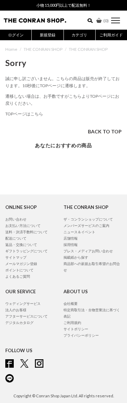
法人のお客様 (15, 310)
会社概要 (71, 303)
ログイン (16, 34)
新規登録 (47, 34)
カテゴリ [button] (79, 34)
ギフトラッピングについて (26, 251)
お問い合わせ (15, 219)
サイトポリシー (76, 329)
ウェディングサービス (23, 303)
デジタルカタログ (19, 322)
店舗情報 (71, 238)
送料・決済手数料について (26, 232)
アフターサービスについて (26, 316)
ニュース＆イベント (79, 232)
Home (11, 49)
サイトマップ (15, 257)
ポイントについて (19, 270)
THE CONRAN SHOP (43, 49)
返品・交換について (21, 244)
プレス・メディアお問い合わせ (88, 251)
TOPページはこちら (24, 113)
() (106, 20)
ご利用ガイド (111, 34)
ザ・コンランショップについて (88, 219)
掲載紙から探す (76, 257)
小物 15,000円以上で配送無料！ (63, 5)
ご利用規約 (72, 322)
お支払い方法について (23, 225)
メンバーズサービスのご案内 (86, 225)
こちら (75, 96)
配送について (15, 238)
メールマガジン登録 (21, 263)
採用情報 (71, 244)
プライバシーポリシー (81, 335)
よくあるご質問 (17, 276)
